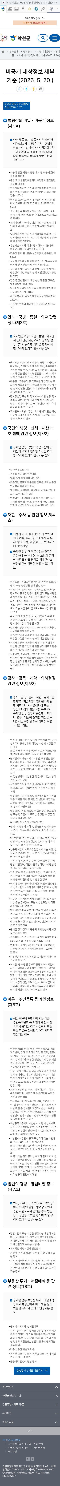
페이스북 (19, 89)
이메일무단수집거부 (18, 1447)
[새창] (10, 8)
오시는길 (12, 1451)
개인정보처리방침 (11, 1440)
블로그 (32, 1459)
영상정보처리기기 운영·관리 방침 (25, 1444)
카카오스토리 (34, 89)
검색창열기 (43, 38)
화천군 (15, 38)
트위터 (26, 89)
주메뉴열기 (54, 38)
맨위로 (30, 1431)
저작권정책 (39, 1447)
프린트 (41, 89)
